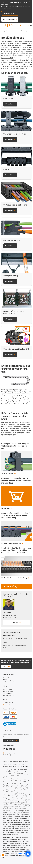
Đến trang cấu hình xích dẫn (11, 543)
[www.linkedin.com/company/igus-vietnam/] (4, 749)
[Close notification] (30, 2)
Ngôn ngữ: (11, 753)
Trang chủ (4, 31)
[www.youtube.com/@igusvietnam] (14, 749)
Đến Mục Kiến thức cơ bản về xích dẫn (14, 578)
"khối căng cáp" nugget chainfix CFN (12, 66)
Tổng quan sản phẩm (14, 31)
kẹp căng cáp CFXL (7, 58)
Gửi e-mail (15, 622)
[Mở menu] (2, 25)
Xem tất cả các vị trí (10, 13)
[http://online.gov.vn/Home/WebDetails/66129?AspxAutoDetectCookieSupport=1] (9, 724)
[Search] (20, 25)
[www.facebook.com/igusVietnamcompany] (7, 749)
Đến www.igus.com (9, 19)
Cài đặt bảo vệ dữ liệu (22, 766)
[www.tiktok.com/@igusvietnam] (10, 749)
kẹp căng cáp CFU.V (23, 60)
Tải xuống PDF (7, 473)
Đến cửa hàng (9, 104)
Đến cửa (5, 508)
